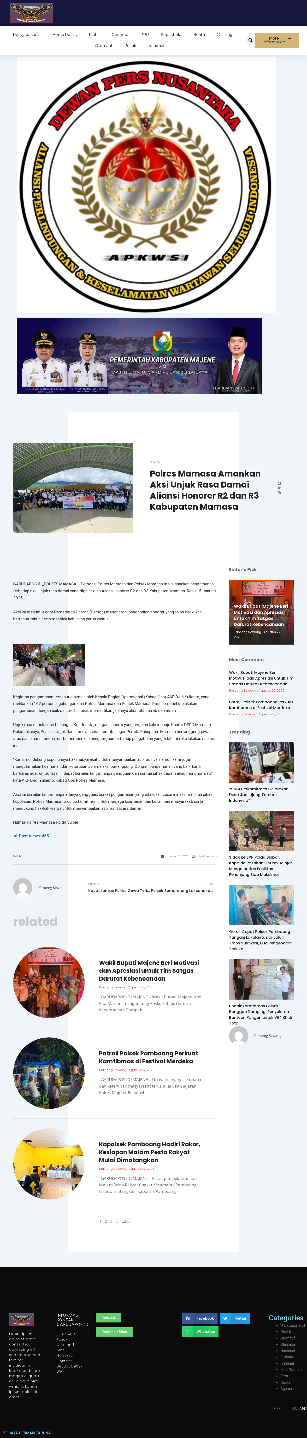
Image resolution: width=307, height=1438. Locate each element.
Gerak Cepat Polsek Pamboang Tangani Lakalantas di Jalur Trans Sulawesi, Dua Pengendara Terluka (260, 940)
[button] (250, 40)
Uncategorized (292, 1325)
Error (284, 1376)
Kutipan (286, 1357)
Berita (199, 34)
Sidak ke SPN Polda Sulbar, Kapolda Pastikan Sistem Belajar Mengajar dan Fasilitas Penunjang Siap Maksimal (260, 866)
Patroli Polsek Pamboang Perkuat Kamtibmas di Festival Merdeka (148, 1057)
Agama (286, 1388)
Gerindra (120, 34)
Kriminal (287, 1363)
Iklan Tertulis (291, 1370)
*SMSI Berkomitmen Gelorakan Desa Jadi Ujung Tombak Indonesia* (259, 794)
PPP (144, 34)
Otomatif (103, 45)
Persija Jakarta (27, 34)
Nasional (156, 45)
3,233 (125, 1221)
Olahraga (226, 34)
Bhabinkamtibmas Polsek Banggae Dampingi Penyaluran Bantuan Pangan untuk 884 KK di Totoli (260, 1014)
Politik (130, 45)
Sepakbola (171, 34)
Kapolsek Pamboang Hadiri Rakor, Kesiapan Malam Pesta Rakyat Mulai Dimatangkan (149, 1152)
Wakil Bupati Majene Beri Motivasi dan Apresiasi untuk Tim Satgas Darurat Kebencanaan (149, 971)
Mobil (94, 34)
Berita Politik (65, 34)
